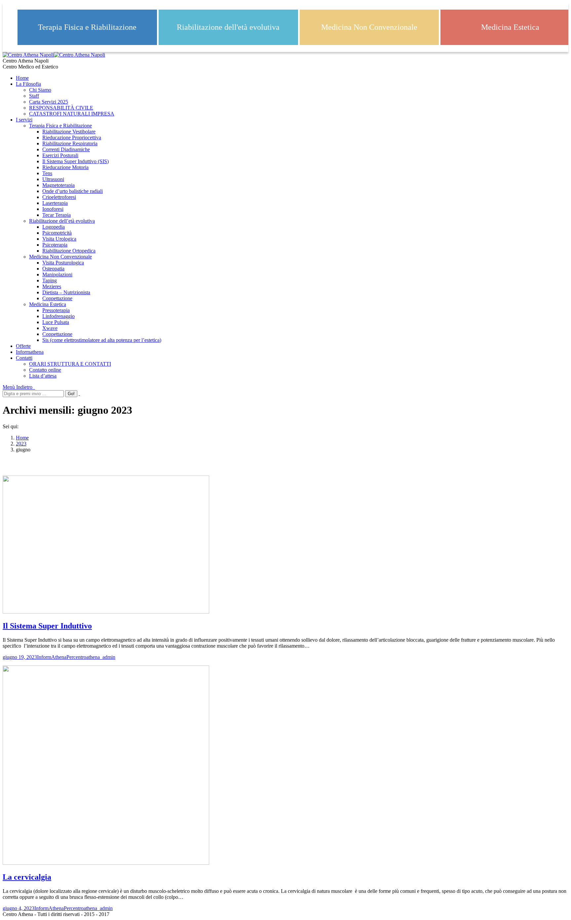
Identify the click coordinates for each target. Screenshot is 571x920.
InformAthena (51, 657)
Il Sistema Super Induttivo (47, 625)
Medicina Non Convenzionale (369, 27)
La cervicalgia (27, 877)
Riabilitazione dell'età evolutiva (228, 27)
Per (90, 657)
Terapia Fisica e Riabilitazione (87, 27)
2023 (21, 443)
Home (22, 437)
